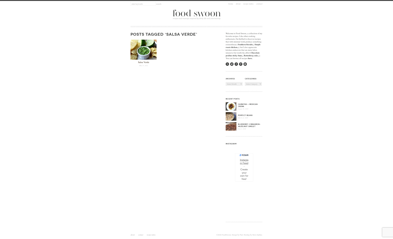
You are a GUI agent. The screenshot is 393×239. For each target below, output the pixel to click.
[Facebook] (236, 64)
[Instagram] (245, 64)
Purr (241, 234)
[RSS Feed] (227, 64)
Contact (259, 3)
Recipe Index (248, 3)
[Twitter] (231, 64)
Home (230, 3)
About (238, 3)
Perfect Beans (245, 115)
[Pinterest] (240, 64)
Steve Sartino (257, 234)
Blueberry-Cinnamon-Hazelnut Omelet (249, 125)
